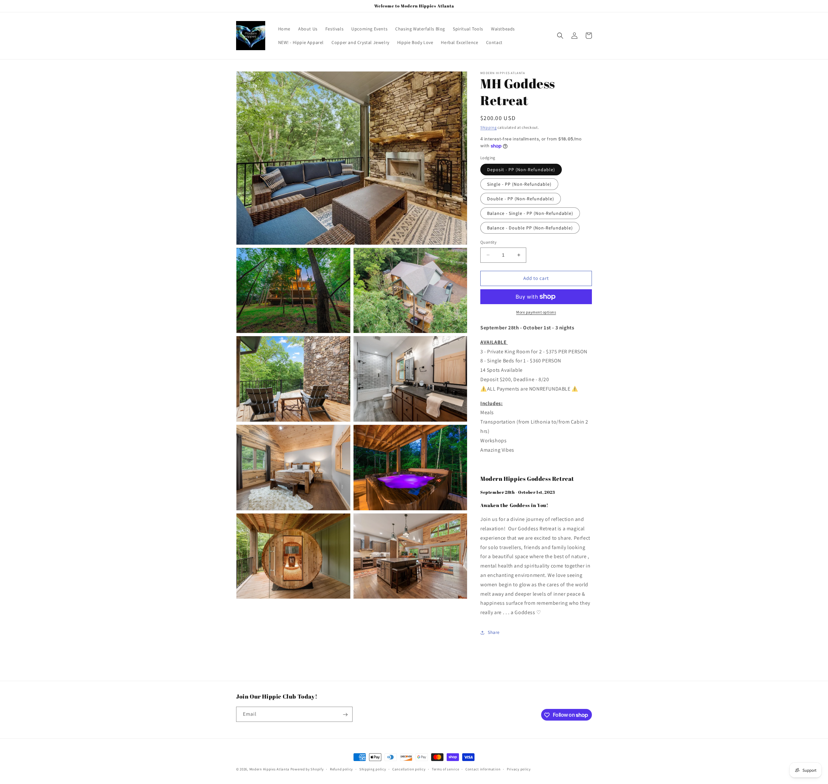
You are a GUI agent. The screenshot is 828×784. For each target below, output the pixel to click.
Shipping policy (372, 769)
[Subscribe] (345, 714)
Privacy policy (519, 769)
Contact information (482, 769)
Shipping (488, 127)
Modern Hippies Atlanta (269, 769)
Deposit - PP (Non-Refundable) (521, 169)
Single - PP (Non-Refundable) (519, 184)
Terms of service (445, 769)
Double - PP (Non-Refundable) (520, 199)
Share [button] (494, 632)
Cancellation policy (408, 769)
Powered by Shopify (307, 769)
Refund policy (341, 769)
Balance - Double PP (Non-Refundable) (530, 228)
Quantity (488, 242)
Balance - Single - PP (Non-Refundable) (530, 213)
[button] (560, 35)
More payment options (536, 312)
